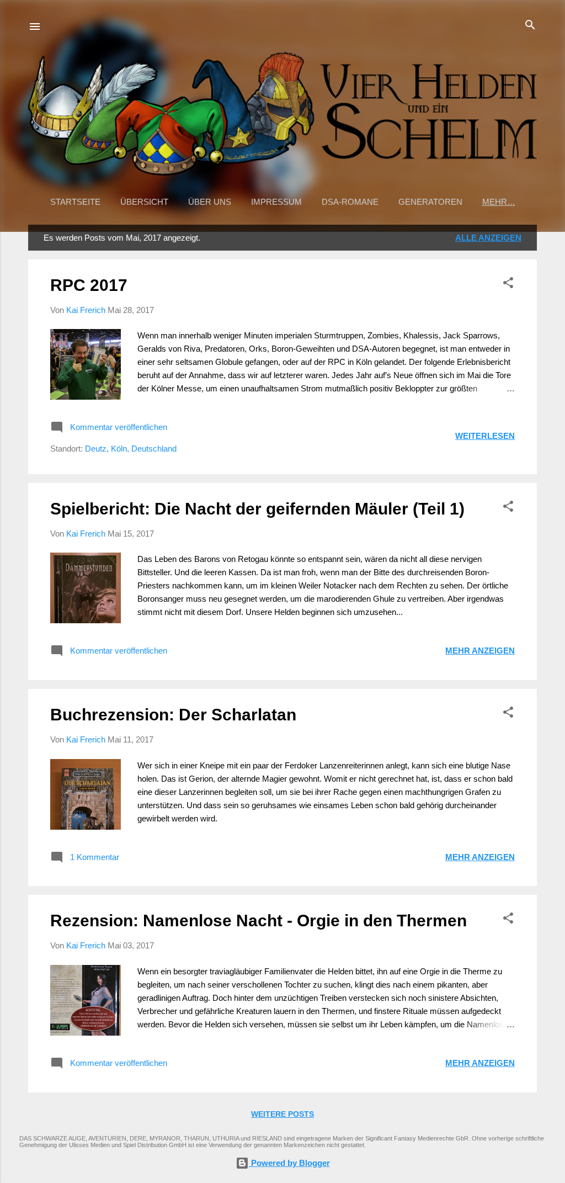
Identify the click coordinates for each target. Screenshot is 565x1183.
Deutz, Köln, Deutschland (131, 448)
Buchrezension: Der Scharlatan (173, 714)
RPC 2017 (88, 285)
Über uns (209, 201)
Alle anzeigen (488, 237)
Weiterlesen (485, 436)
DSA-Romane (350, 201)
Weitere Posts (282, 1114)
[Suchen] (530, 25)
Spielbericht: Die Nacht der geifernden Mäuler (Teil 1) (257, 509)
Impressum (276, 201)
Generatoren (430, 201)
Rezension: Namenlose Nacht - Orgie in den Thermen (258, 920)
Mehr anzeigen (480, 650)
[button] (508, 283)
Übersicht (144, 201)
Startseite (75, 201)
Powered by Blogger (289, 1163)
